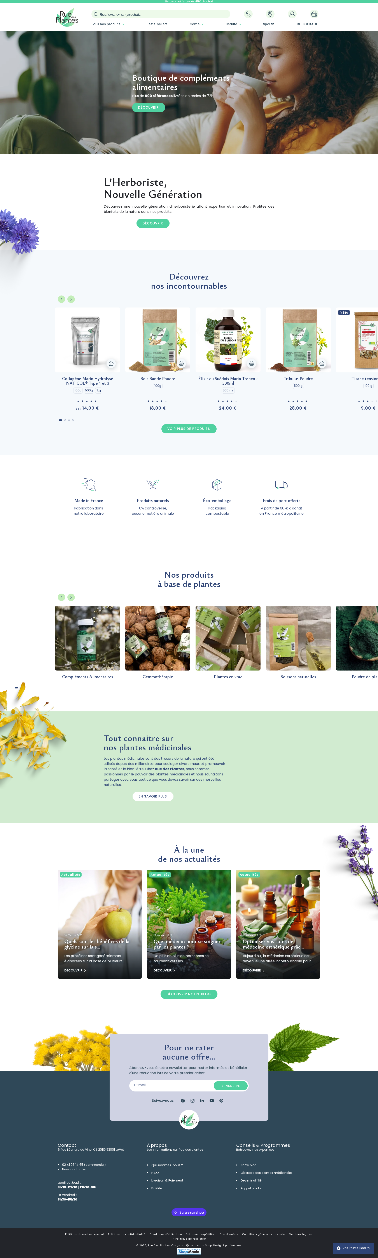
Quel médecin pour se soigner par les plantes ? (187, 943)
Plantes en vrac (228, 676)
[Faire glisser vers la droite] (71, 299)
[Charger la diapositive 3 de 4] (69, 420)
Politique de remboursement (84, 1234)
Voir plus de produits (188, 428)
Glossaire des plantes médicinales (266, 1173)
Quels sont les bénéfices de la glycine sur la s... (97, 943)
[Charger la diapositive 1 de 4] (60, 420)
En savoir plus (152, 796)
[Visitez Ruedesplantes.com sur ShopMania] (189, 1253)
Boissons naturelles (298, 676)
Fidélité (156, 1188)
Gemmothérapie (158, 676)
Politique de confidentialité (126, 1234)
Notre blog (248, 1165)
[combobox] (160, 14)
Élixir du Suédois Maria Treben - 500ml (228, 380)
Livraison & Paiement (167, 1180)
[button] (107, 24)
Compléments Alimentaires (87, 676)
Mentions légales (301, 1234)
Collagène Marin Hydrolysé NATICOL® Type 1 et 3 (87, 380)
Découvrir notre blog (188, 994)
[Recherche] (95, 14)
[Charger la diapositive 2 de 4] (65, 420)
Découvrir (148, 107)
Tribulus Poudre (298, 378)
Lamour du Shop (200, 1245)
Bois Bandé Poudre (157, 378)
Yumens (236, 1245)
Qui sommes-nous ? (167, 1165)
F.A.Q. (155, 1173)
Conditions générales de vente (263, 1234)
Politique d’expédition (200, 1234)
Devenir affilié (251, 1180)
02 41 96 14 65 (72, 1164)
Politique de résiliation (190, 1239)
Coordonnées (228, 1234)
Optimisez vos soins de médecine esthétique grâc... (273, 943)
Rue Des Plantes (159, 1245)
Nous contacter (74, 1169)
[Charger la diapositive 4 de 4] (73, 420)
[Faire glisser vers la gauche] (61, 299)
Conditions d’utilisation (165, 1234)
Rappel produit (252, 1188)
